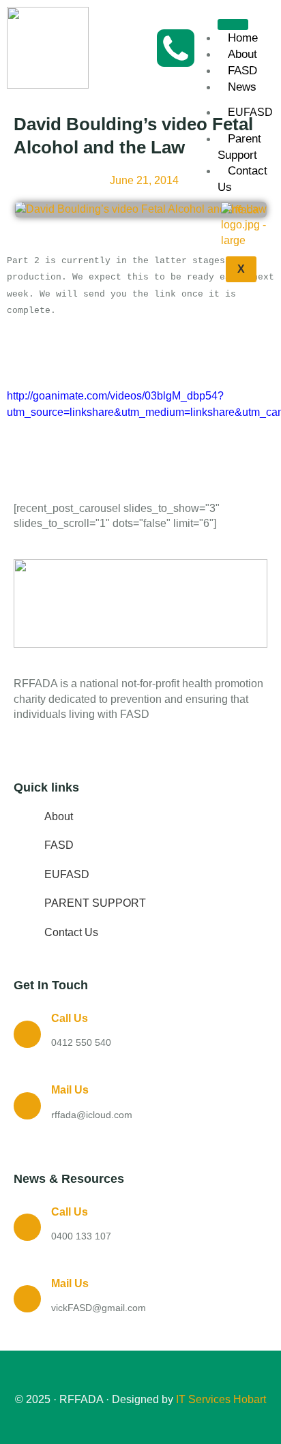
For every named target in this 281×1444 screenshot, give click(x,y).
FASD (242, 70)
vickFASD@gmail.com (98, 1307)
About (242, 54)
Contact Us (242, 179)
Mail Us (70, 1090)
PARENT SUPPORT (95, 903)
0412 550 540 (81, 1042)
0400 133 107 (81, 1236)
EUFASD (66, 874)
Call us (69, 1018)
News (242, 86)
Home (243, 37)
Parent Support (239, 147)
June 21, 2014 (144, 180)
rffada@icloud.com (91, 1114)
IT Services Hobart (219, 1399)
